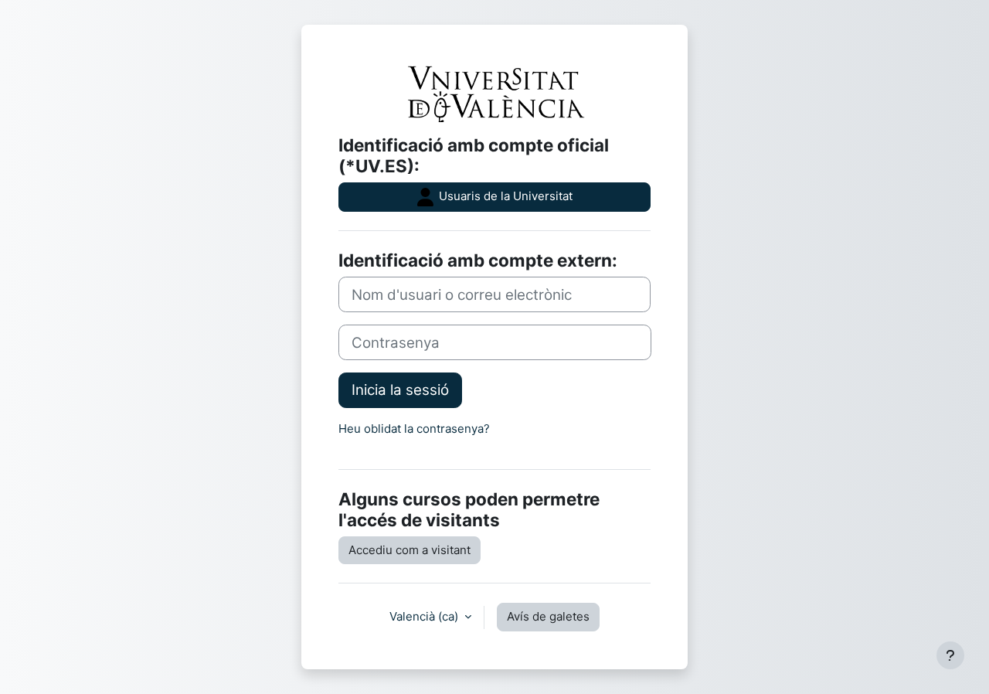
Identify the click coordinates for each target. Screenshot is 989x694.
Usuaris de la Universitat (504, 196)
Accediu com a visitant (409, 550)
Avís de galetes (548, 616)
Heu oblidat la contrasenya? (414, 428)
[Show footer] (950, 655)
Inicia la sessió (400, 390)
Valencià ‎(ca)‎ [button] (425, 616)
